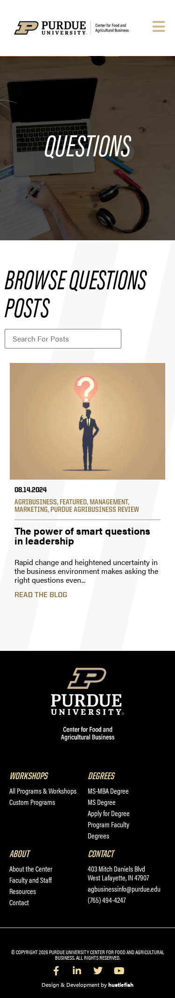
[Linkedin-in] (77, 971)
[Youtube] (119, 971)
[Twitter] (98, 971)
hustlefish (120, 984)
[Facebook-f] (56, 971)
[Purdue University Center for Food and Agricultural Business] (82, 28)
